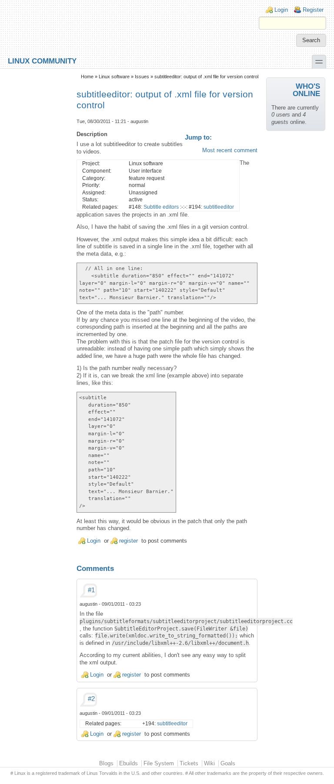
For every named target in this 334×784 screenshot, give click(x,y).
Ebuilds (128, 763)
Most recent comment (229, 150)
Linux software (114, 76)
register (128, 540)
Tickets (189, 763)
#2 (91, 698)
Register (313, 10)
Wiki (209, 763)
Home (87, 76)
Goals (227, 763)
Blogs (106, 763)
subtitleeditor (219, 207)
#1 (91, 590)
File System (159, 763)
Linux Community (42, 61)
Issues (142, 76)
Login (281, 10)
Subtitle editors (161, 207)
